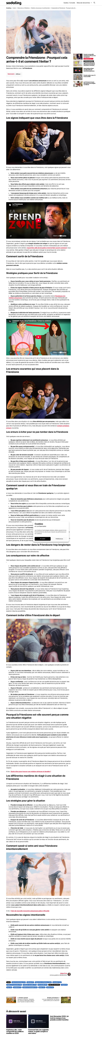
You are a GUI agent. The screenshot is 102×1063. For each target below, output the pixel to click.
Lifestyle (29, 982)
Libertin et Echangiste (29, 987)
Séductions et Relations (42, 982)
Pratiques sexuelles (28, 984)
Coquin (63, 984)
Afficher (18, 74)
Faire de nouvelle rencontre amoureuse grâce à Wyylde (30, 911)
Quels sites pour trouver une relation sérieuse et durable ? (31, 771)
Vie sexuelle (41, 984)
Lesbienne (16, 987)
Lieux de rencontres (17, 982)
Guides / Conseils (69, 3)
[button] (94, 2)
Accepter (42, 539)
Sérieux (49, 987)
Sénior (41, 987)
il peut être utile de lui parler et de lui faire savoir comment (47, 248)
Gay (8, 987)
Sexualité (55, 982)
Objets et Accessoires (13, 984)
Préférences (59, 539)
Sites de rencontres (83, 3)
